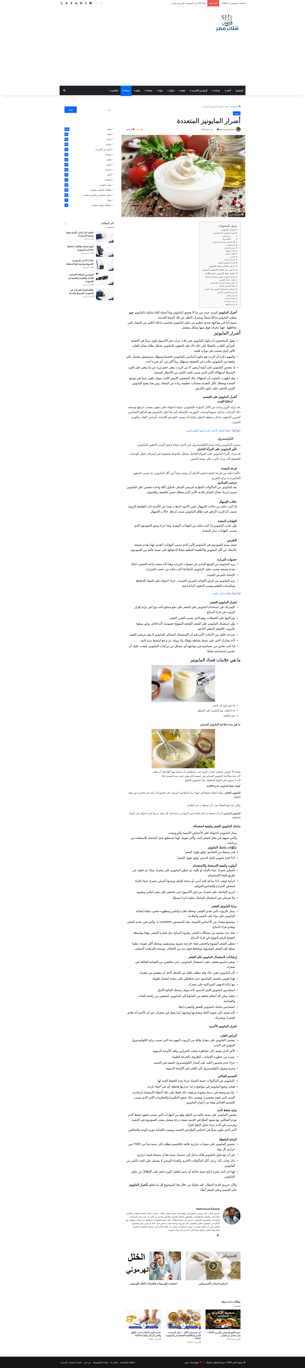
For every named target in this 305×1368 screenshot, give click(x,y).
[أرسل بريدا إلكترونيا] (218, 129)
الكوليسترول (228, 239)
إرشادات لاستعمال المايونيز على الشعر (219, 289)
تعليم (138, 90)
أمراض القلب (230, 295)
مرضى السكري (229, 248)
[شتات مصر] (227, 22)
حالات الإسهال (230, 251)
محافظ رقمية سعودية (101, 205)
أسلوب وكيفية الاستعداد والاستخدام (222, 283)
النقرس (232, 257)
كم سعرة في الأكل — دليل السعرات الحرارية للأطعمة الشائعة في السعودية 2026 (183, 1335)
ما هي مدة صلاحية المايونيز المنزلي (218, 269)
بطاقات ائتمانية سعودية (101, 190)
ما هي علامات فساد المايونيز (222, 266)
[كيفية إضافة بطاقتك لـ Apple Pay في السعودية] (104, 251)
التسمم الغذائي (230, 298)
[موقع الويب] (218, 1235)
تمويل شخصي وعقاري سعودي (97, 195)
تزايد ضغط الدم (229, 301)
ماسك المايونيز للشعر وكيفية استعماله (220, 277)
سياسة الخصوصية (100, 1362)
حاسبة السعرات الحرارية (71, 1362)
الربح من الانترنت (199, 90)
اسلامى (114, 90)
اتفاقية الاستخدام (127, 1362)
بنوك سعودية (106, 185)
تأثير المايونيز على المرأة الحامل (224, 242)
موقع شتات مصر (191, 1362)
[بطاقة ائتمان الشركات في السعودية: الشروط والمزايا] (104, 294)
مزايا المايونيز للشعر (227, 286)
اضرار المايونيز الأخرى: (226, 292)
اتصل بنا (114, 1362)
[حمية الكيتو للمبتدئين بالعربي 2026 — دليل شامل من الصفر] (223, 1319)
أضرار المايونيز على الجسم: (224, 233)
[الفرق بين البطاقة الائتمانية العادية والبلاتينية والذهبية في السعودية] (104, 279)
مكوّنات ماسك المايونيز (227, 280)
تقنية (183, 90)
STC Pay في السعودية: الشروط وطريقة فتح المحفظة (182, 3)
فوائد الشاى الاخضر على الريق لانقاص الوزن (207, 430)
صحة (127, 90)
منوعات (108, 154)
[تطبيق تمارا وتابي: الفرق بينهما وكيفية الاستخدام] (104, 237)
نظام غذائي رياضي (221, 593)
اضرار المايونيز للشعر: (226, 262)
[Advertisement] (152, 62)
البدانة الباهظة (230, 304)
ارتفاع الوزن (229, 236)
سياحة (149, 90)
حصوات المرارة (229, 259)
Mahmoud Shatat (208, 1209)
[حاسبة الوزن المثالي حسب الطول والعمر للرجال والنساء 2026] (143, 1319)
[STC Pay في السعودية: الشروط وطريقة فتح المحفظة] (104, 265)
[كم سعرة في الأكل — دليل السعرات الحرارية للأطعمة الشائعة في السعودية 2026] (183, 1319)
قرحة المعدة (230, 245)
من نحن (87, 1362)
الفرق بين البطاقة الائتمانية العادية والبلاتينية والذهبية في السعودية (81, 278)
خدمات (217, 90)
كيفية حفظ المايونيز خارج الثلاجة (220, 273)
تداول (171, 90)
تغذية (109, 139)
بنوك (161, 90)
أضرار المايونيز (228, 229)
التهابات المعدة (230, 254)
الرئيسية (239, 90)
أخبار (229, 90)
